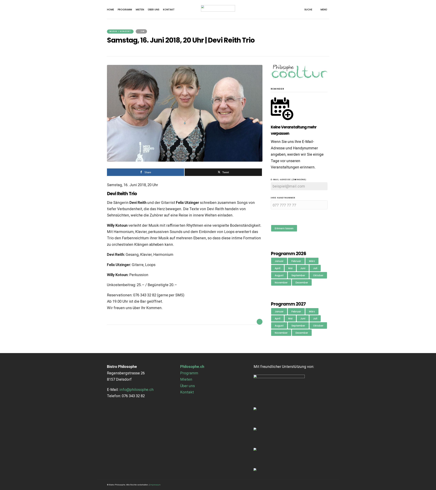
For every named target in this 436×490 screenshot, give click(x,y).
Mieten (140, 9)
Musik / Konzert (120, 31)
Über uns (153, 9)
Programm (125, 9)
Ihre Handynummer (283, 198)
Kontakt (169, 9)
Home (110, 9)
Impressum (155, 485)
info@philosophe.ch (136, 389)
